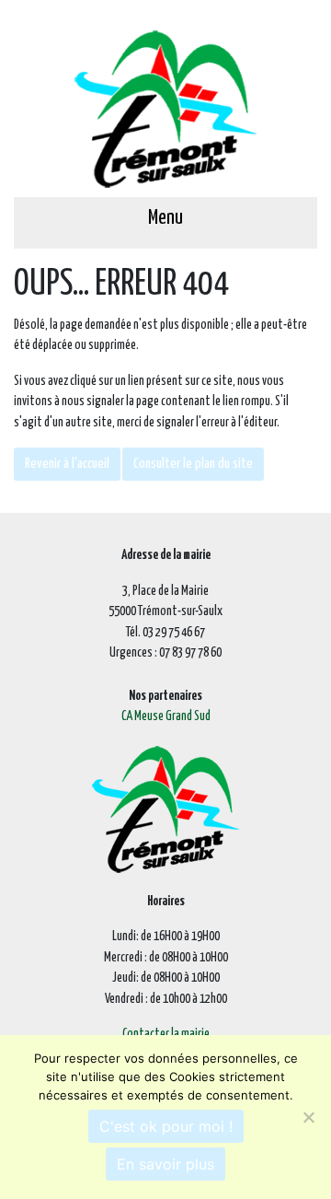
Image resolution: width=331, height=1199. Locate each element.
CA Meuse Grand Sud (166, 716)
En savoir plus (165, 1164)
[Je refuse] (308, 1117)
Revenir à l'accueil (67, 464)
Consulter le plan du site (193, 464)
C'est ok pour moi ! (166, 1126)
